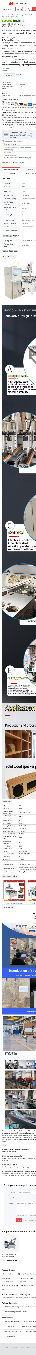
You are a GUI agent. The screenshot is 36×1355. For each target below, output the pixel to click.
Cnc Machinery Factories (11, 1321)
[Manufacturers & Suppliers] (18, 3)
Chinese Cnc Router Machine (12, 1331)
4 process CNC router (26, 1278)
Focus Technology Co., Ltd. (25, 1347)
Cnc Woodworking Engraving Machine (15, 1312)
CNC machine (6, 1278)
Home (3, 15)
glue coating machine (26, 1285)
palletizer (23, 1282)
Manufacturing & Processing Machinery (18, 15)
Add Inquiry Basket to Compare (14, 162)
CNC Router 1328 (7, 1282)
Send (19, 1220)
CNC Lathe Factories (10, 1326)
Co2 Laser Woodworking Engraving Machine (17, 1307)
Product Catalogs (30, 1274)
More (4, 1340)
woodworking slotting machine (11, 1285)
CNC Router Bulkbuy (10, 1336)
